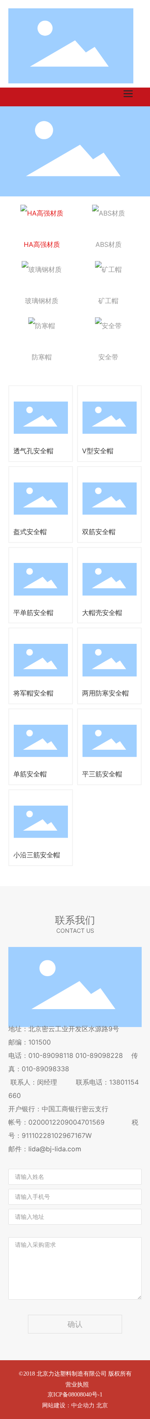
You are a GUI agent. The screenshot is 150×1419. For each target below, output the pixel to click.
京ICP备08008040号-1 (75, 1394)
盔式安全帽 (30, 531)
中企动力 (83, 1405)
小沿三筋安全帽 (36, 855)
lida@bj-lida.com (54, 1149)
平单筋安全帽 (33, 612)
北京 (102, 1405)
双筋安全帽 (98, 531)
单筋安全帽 (30, 774)
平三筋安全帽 (102, 774)
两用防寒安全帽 (105, 693)
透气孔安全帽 (33, 451)
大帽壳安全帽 (102, 612)
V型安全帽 (97, 451)
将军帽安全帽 (33, 693)
